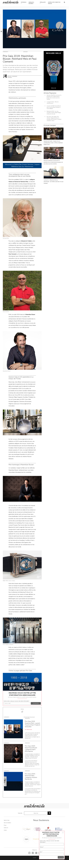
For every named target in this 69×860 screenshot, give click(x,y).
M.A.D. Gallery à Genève (8, 644)
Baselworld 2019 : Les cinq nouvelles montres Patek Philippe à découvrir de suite (54, 113)
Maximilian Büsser (7, 371)
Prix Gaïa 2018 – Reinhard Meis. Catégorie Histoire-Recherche (31, 776)
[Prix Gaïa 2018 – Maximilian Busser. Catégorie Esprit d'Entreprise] (13, 753)
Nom (41, 852)
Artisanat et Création (26, 241)
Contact (5, 830)
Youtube (36, 853)
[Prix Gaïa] (22, 148)
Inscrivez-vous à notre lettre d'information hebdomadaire (22, 694)
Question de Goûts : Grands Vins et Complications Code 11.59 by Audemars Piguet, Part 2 (53, 142)
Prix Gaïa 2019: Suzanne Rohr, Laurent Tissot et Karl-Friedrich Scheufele (32, 724)
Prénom (42, 847)
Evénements (5, 51)
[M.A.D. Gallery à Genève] (22, 630)
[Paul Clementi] (22, 290)
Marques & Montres (31, 3)
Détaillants (43, 2)
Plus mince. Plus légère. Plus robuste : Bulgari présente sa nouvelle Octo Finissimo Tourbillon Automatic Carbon (54, 118)
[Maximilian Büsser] (22, 350)
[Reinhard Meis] (22, 217)
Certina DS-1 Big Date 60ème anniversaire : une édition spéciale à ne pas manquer (53, 181)
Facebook (29, 853)
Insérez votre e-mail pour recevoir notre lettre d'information (16, 701)
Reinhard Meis (6, 238)
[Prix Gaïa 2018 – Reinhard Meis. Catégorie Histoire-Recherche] (13, 781)
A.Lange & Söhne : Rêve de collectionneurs (52, 102)
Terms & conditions (7, 822)
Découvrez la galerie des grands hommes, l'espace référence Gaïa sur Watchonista (22, 165)
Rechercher (64, 2)
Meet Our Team (6, 820)
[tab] (22, 710)
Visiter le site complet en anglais (54, 3)
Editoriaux (23, 2)
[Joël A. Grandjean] (5, 76)
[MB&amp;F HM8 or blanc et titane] (22, 564)
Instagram (33, 853)
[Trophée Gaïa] (22, 422)
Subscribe (20, 813)
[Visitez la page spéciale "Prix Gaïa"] (22, 681)
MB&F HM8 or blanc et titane (9, 580)
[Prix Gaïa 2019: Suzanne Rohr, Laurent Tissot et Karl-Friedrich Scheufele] (13, 728)
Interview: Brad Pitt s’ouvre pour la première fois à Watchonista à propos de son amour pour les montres (54, 97)
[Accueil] (11, 2)
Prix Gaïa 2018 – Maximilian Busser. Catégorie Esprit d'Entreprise (31, 748)
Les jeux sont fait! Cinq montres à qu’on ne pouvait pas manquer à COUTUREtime (54, 107)
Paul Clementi (6, 311)
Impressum (6, 827)
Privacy (5, 825)
